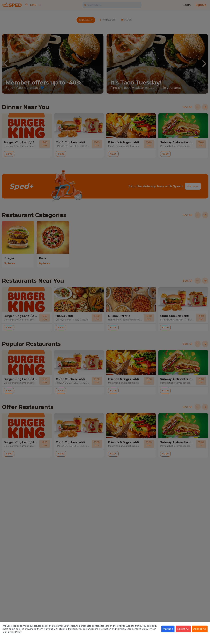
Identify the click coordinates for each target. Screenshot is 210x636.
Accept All (199, 628)
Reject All (183, 628)
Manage (168, 628)
